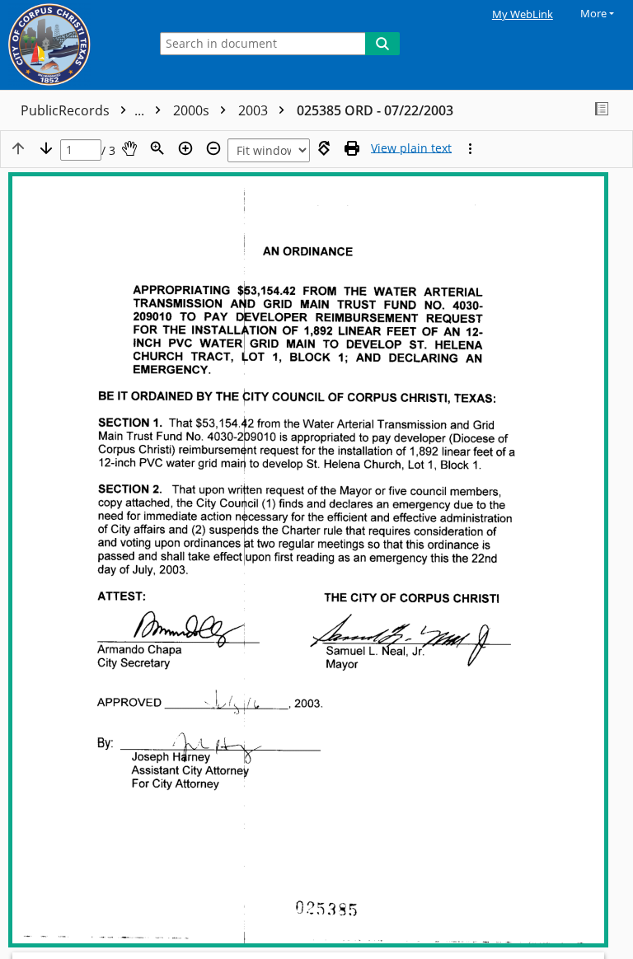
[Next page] (46, 148)
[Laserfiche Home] (70, 45)
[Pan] (129, 148)
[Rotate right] (324, 148)
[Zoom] (157, 148)
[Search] (382, 43)
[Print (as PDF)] (352, 148)
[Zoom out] (213, 148)
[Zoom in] (185, 148)
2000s (193, 110)
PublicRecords (84, 110)
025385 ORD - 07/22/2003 (375, 110)
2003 (254, 110)
